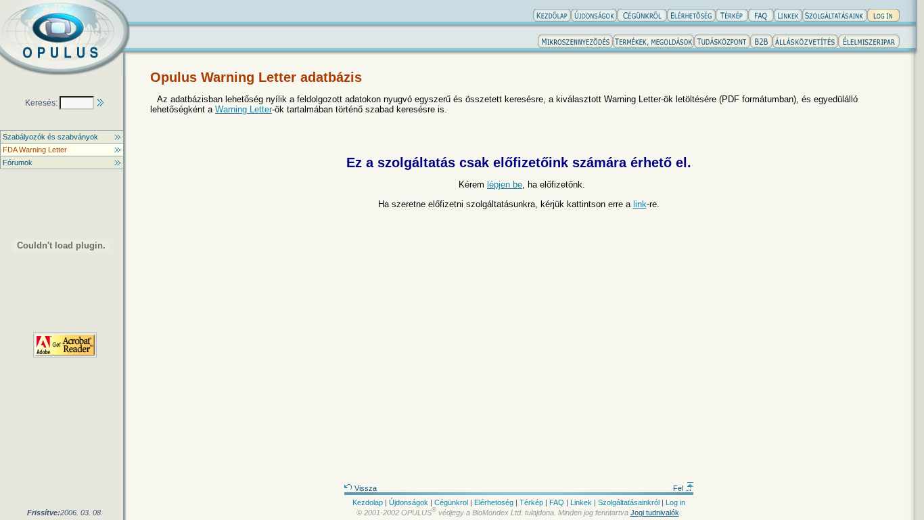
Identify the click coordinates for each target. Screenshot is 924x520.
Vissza (364, 488)
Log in (675, 502)
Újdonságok (408, 502)
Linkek (581, 502)
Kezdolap (367, 502)
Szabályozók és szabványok (50, 137)
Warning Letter (243, 109)
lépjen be (504, 184)
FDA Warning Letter (35, 150)
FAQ (556, 502)
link (640, 204)
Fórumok (17, 162)
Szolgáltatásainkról (629, 502)
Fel (679, 488)
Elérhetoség (493, 502)
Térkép (531, 502)
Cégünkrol (451, 502)
